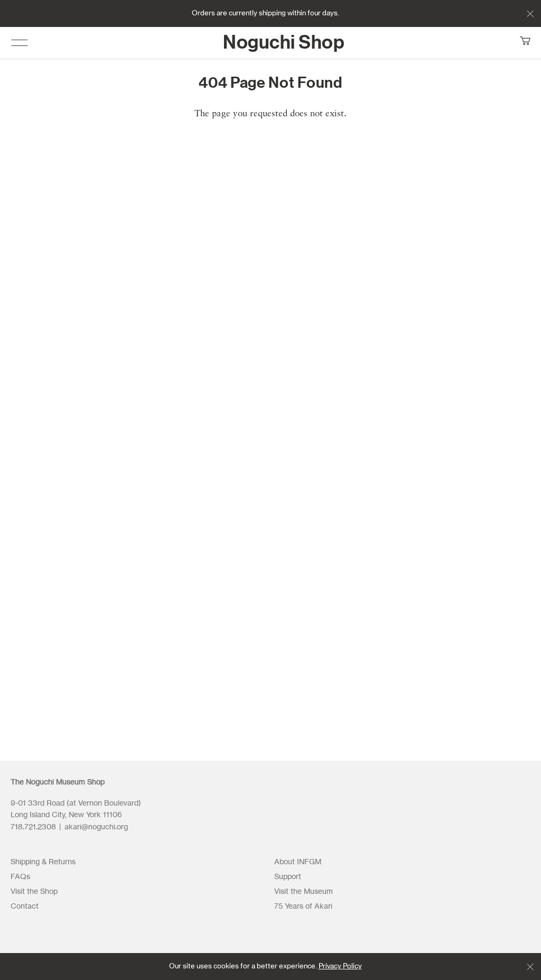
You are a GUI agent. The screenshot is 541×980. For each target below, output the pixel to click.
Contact (25, 906)
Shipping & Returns (43, 862)
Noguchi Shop (283, 42)
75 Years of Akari (303, 906)
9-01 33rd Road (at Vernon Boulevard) (77, 803)
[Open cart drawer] (525, 43)
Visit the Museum (303, 891)
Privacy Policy (340, 966)
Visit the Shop (34, 891)
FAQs (20, 877)
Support (287, 877)
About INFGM (297, 862)
